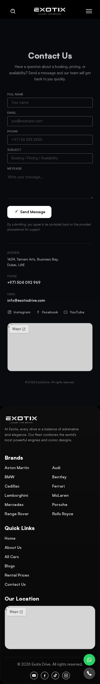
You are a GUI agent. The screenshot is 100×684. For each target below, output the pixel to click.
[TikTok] (55, 675)
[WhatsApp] (89, 660)
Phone (12, 131)
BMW (10, 476)
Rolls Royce (62, 513)
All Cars (12, 556)
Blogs (10, 565)
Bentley (59, 476)
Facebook (50, 312)
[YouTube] (34, 675)
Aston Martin (17, 467)
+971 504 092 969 (24, 282)
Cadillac (12, 486)
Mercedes (14, 504)
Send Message (32, 212)
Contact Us (15, 584)
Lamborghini (16, 495)
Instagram (22, 312)
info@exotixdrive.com (26, 300)
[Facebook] (45, 675)
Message (14, 168)
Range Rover (17, 513)
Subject (14, 149)
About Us (13, 547)
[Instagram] (66, 675)
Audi (56, 467)
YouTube (77, 312)
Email (11, 112)
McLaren (60, 495)
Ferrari (58, 486)
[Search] (13, 11)
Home (10, 538)
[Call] (89, 673)
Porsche (59, 504)
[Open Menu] (89, 11)
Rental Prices (17, 575)
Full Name (15, 94)
